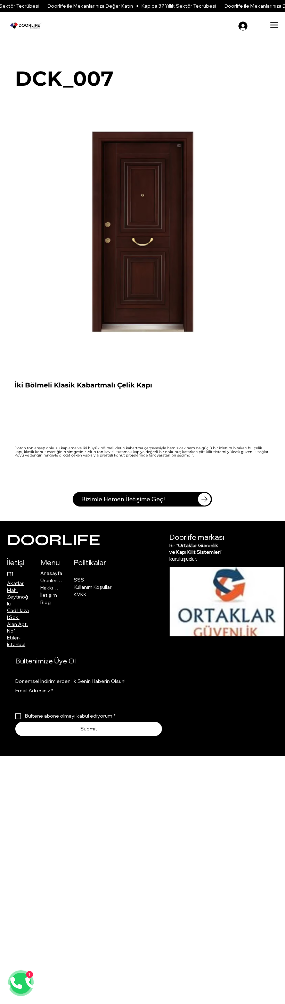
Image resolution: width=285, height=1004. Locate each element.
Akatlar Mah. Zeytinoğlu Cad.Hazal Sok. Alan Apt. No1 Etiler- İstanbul (18, 613)
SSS (79, 580)
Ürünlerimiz (51, 580)
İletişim (48, 595)
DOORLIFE (53, 540)
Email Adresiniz (34, 690)
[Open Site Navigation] (274, 25)
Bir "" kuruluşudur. (195, 552)
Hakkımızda (51, 588)
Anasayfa (51, 573)
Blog (45, 602)
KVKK (80, 594)
